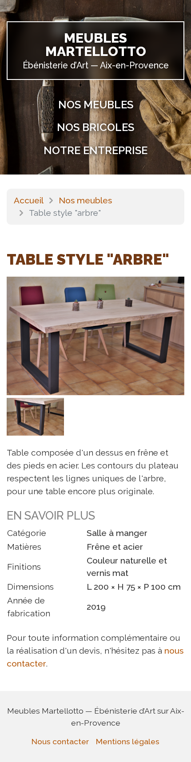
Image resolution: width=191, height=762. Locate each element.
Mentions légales (127, 741)
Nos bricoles (95, 127)
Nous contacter (60, 741)
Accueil (29, 200)
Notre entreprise (95, 150)
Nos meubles (95, 104)
